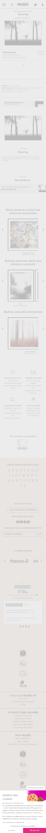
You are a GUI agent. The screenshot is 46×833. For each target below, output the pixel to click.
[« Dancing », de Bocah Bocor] (22, 444)
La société (23, 698)
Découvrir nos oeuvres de (16, 188)
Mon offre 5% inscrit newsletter (23, 744)
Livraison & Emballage (23, 724)
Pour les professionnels (23, 701)
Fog (21, 305)
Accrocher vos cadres (23, 727)
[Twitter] (28, 523)
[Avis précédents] (2, 612)
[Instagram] (21, 523)
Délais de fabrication (23, 721)
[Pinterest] (25, 523)
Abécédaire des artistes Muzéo (23, 465)
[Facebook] (18, 523)
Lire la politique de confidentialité (13, 822)
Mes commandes (23, 738)
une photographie (21, 157)
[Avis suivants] (44, 612)
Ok (39, 534)
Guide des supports (23, 715)
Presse (23, 704)
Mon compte (23, 741)
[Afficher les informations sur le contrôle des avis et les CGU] (37, 595)
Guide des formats (23, 718)
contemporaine (7, 158)
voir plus (31, 612)
